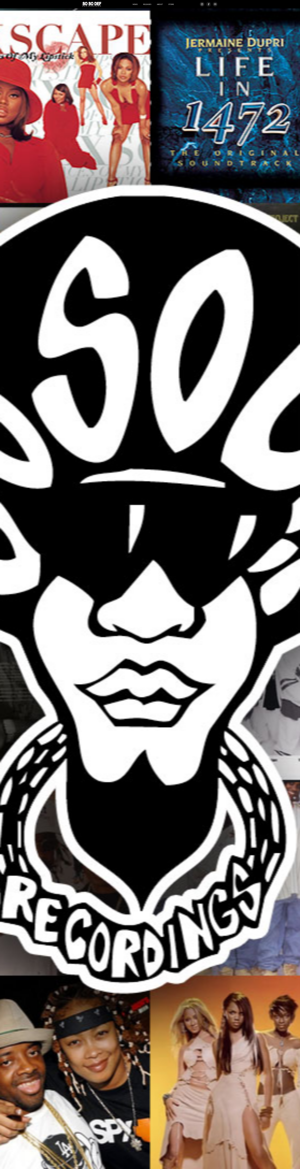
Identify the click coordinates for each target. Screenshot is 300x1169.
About (160, 4)
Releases (147, 4)
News (135, 4)
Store (171, 4)
